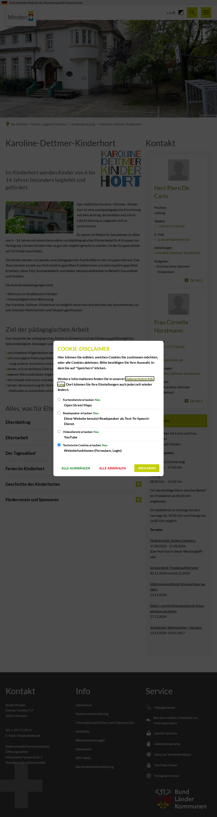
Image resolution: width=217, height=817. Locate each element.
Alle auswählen (75, 468)
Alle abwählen (112, 468)
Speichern (147, 468)
